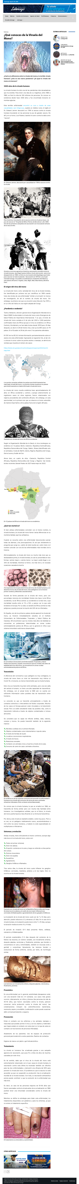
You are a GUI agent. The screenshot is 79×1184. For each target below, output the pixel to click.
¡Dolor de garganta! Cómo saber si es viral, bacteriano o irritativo (67, 63)
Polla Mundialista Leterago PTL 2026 (38, 1166)
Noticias (6, 32)
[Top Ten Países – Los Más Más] (56, 54)
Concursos (38, 1165)
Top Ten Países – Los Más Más (67, 54)
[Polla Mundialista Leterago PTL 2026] (39, 1162)
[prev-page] (5, 1171)
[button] (73, 18)
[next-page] (8, 1171)
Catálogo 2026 (15, 1166)
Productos (15, 1165)
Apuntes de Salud (66, 60)
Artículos (64, 53)
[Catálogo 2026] (15, 1162)
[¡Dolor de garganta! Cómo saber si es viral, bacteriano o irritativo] (56, 62)
